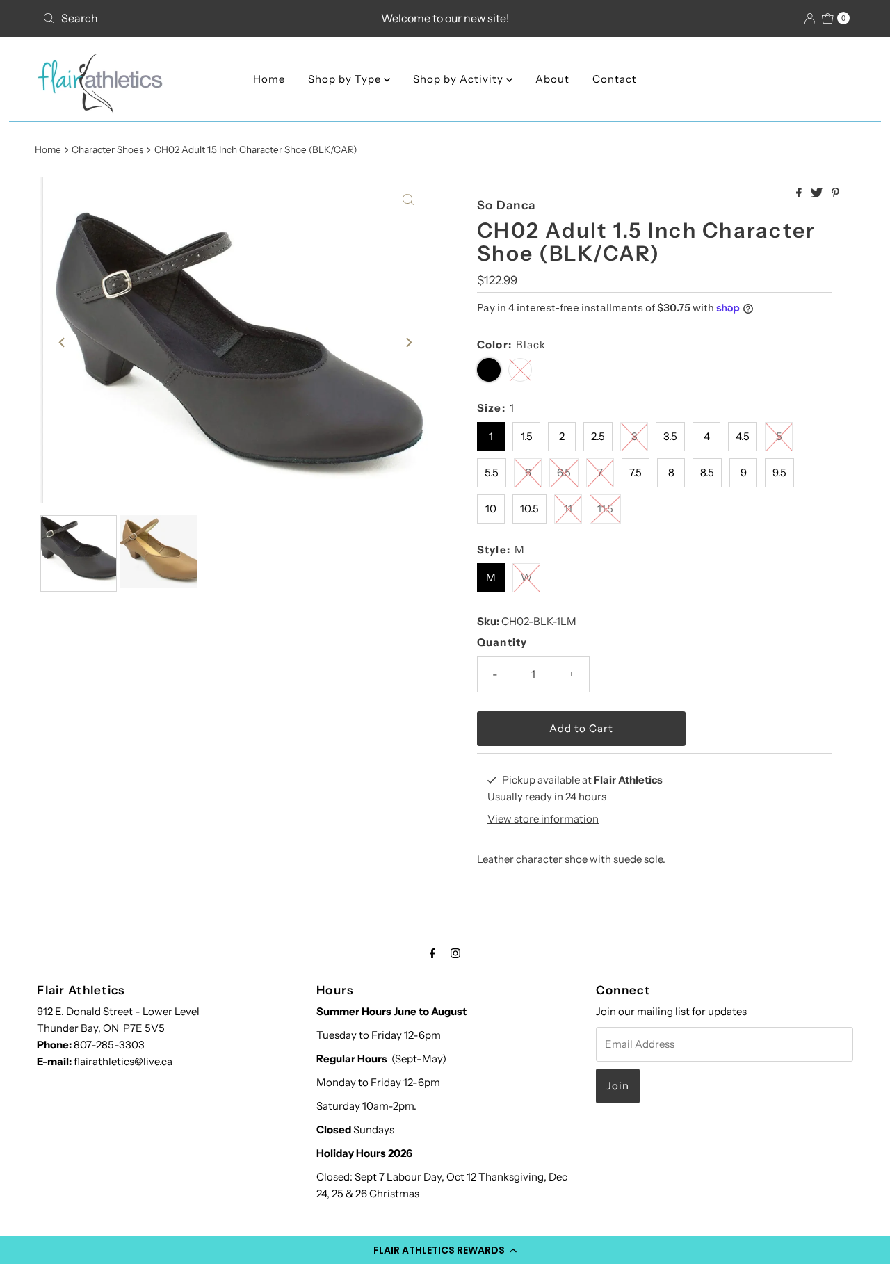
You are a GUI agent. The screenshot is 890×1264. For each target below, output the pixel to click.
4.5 (743, 436)
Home (269, 79)
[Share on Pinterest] (835, 193)
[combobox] (169, 18)
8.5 (707, 472)
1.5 (527, 436)
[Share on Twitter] (818, 193)
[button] (445, 1250)
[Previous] (62, 342)
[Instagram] (455, 953)
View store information (543, 818)
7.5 (635, 472)
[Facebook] (432, 953)
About (552, 79)
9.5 (779, 472)
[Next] (408, 342)
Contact (614, 79)
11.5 (605, 508)
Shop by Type (346, 79)
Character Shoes (107, 149)
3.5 (670, 436)
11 (568, 508)
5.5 (492, 472)
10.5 (529, 508)
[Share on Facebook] (800, 193)
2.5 (598, 436)
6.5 (564, 472)
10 (490, 508)
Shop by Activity (459, 79)
